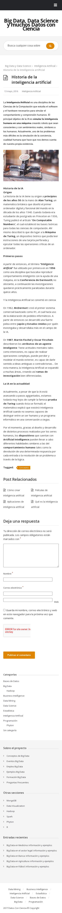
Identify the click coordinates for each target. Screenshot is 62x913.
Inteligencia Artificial (44, 65)
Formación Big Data (16, 777)
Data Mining (9, 700)
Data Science (9, 705)
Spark (10, 816)
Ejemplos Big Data (15, 771)
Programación (10, 720)
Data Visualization (16, 805)
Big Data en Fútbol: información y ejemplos (28, 866)
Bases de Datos (11, 681)
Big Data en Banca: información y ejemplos (28, 855)
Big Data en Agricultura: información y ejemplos (30, 861)
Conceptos (24, 467)
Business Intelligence (13, 695)
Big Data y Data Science (18, 65)
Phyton (10, 725)
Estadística (8, 710)
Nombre (8, 573)
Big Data (7, 686)
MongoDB (11, 800)
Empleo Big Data (15, 766)
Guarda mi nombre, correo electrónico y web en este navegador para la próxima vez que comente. (30, 614)
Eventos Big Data (15, 761)
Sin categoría (9, 730)
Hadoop (11, 690)
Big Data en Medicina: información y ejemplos (29, 845)
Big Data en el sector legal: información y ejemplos (32, 850)
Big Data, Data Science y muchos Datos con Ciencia (31, 24)
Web (56, 601)
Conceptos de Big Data (18, 755)
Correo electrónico (13, 587)
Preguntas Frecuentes (18, 782)
